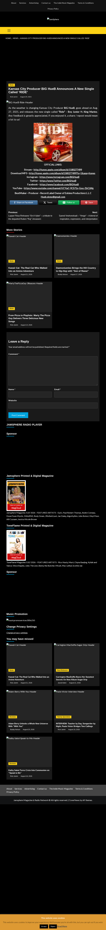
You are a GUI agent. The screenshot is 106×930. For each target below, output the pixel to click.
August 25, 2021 (26, 97)
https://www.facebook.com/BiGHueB (59, 184)
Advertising (34, 3)
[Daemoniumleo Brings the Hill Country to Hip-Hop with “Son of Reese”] (77, 249)
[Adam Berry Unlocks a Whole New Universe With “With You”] (29, 705)
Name (11, 389)
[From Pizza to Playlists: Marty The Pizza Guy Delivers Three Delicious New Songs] (29, 297)
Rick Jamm (14, 97)
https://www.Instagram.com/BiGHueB (59, 177)
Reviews (13, 717)
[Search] (98, 30)
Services (22, 3)
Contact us (46, 3)
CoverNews (74, 800)
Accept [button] (44, 926)
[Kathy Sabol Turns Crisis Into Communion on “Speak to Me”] (29, 752)
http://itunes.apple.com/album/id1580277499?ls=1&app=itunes (62, 173)
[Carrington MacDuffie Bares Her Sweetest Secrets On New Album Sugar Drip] (77, 658)
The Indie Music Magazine (64, 3)
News (12, 85)
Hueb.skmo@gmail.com (53, 196)
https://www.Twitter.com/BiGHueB (58, 180)
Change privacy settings (17, 632)
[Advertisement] (53, 60)
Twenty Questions (63, 717)
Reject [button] (53, 926)
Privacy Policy (53, 9)
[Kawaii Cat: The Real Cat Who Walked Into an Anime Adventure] (29, 249)
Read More (62, 926)
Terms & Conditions (86, 3)
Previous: (30, 215)
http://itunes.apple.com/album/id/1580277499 (58, 169)
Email (57, 389)
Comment (13, 354)
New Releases (62, 670)
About (13, 3)
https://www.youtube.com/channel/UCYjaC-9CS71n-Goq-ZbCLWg (59, 188)
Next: (78, 215)
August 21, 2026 (26, 274)
